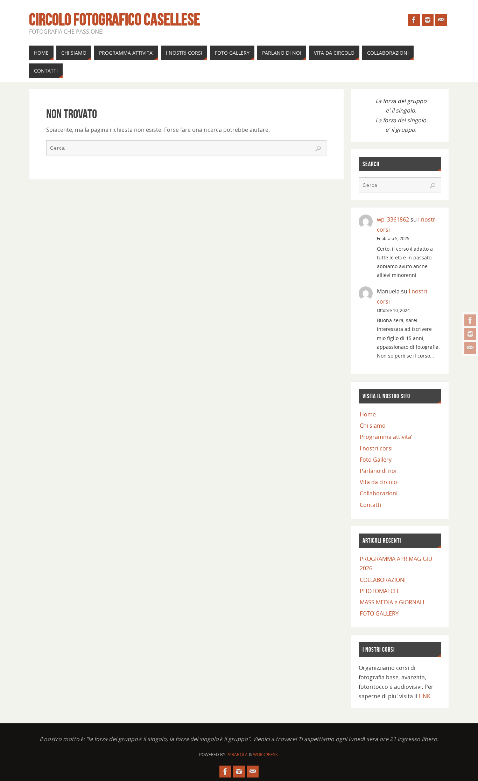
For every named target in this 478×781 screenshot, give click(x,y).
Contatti (370, 505)
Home (368, 414)
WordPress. (266, 755)
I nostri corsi (376, 448)
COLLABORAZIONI (383, 580)
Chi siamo (373, 425)
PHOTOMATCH (379, 591)
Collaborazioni (379, 493)
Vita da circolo (378, 482)
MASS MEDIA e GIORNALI (392, 602)
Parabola (237, 755)
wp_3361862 (393, 219)
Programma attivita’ (386, 437)
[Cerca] (318, 148)
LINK (424, 696)
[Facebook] (470, 320)
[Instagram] (470, 334)
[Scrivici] (470, 348)
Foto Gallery (376, 459)
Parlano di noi (378, 471)
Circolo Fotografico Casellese (114, 19)
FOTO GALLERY (379, 613)
